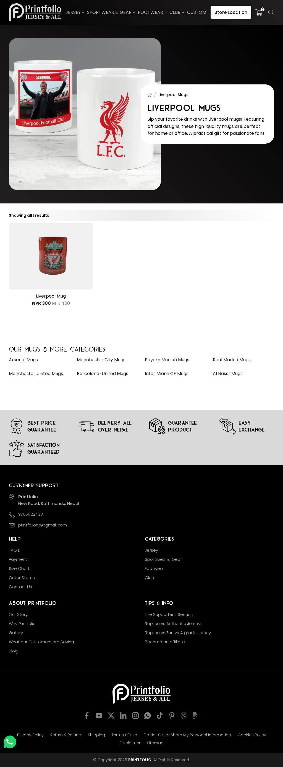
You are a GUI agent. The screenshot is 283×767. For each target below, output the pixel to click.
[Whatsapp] (147, 715)
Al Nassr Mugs (228, 373)
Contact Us (20, 587)
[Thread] (196, 715)
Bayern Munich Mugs (167, 360)
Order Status (22, 577)
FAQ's (14, 550)
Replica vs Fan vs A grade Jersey (178, 633)
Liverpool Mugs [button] (173, 94)
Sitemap (155, 743)
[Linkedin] (123, 715)
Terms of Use (124, 735)
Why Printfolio (22, 623)
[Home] (150, 95)
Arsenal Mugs (23, 360)
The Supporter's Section (169, 614)
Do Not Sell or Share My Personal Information (187, 735)
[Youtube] (99, 715)
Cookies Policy (252, 735)
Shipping (96, 735)
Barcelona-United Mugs (102, 373)
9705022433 (30, 514)
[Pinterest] (172, 715)
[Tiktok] (159, 715)
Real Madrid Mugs (232, 360)
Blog (13, 651)
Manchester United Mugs (36, 373)
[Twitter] (111, 715)
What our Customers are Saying (41, 642)
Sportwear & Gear (163, 559)
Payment (18, 559)
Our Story (18, 614)
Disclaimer (130, 743)
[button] (74, 12)
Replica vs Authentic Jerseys (174, 623)
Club (149, 577)
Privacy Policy (30, 735)
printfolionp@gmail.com (42, 525)
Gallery (16, 633)
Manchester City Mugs (101, 360)
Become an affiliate (165, 642)
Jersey (151, 550)
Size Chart (19, 568)
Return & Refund (65, 735)
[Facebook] (86, 715)
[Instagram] (135, 715)
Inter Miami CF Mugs (166, 373)
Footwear (154, 568)
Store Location (230, 12)
